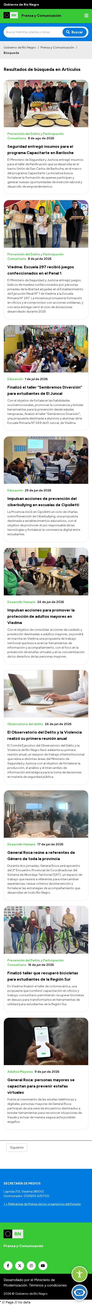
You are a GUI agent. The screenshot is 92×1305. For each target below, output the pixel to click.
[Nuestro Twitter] (19, 1265)
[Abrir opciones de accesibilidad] (79, 1274)
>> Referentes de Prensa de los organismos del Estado (42, 1204)
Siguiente (16, 1147)
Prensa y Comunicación (57, 47)
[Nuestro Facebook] (8, 1265)
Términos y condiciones (48, 1285)
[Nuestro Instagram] (31, 1265)
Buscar (77, 32)
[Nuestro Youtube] (42, 1265)
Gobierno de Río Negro (20, 47)
